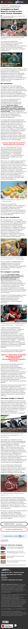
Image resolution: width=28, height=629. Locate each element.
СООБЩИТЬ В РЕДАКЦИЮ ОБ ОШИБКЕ (12, 580)
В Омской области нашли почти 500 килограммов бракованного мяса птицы (16, 552)
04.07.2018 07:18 (4, 6)
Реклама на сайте (6, 572)
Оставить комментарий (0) (14, 529)
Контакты (4, 578)
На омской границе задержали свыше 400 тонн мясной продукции (16, 561)
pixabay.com (11, 494)
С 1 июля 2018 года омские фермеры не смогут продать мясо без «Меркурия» (15, 547)
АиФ (19, 38)
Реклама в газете (18, 572)
